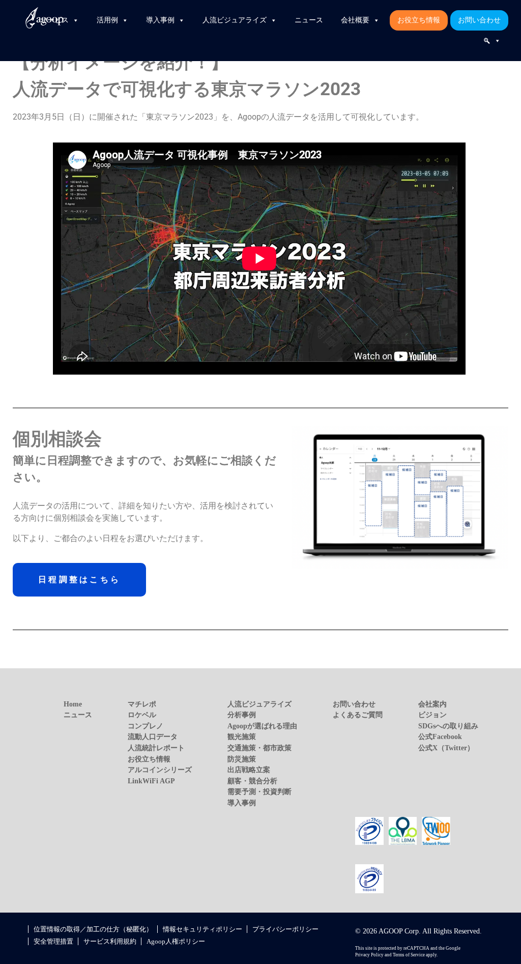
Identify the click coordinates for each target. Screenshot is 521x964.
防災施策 (241, 759)
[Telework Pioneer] (436, 830)
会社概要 (355, 20)
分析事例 (241, 715)
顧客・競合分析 (252, 781)
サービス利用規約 (109, 941)
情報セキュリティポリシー (202, 929)
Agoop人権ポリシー (176, 941)
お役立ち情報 (418, 20)
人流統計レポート (156, 748)
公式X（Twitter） (446, 748)
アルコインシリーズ (160, 769)
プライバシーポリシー (285, 929)
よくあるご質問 (358, 715)
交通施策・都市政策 (259, 748)
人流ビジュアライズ (234, 20)
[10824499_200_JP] (369, 830)
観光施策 (241, 736)
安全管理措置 (53, 941)
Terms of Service (409, 954)
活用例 (107, 20)
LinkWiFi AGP (151, 781)
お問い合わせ (479, 20)
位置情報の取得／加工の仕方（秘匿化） (93, 929)
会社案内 (432, 704)
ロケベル (142, 715)
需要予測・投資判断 (259, 791)
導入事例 (160, 20)
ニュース (309, 20)
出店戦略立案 (248, 769)
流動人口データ (153, 736)
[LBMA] (403, 830)
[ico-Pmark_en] (369, 878)
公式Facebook (440, 736)
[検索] (492, 41)
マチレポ (142, 704)
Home (73, 704)
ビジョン (432, 715)
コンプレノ (145, 726)
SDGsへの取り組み (448, 726)
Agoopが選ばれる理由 (262, 726)
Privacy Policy (369, 954)
